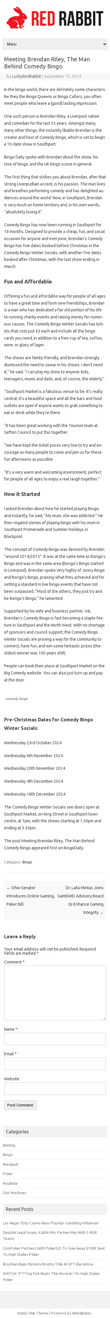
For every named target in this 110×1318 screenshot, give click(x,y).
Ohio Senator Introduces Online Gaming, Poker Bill (30, 896)
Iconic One (26, 1313)
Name (10, 1029)
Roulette (10, 1183)
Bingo (27, 862)
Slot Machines (14, 1193)
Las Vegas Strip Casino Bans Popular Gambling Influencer (51, 1223)
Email (10, 1054)
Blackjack (10, 1164)
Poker (8, 1174)
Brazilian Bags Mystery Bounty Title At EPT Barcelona (48, 1264)
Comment (14, 962)
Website (11, 1078)
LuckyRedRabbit (26, 76)
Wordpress (81, 1313)
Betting (9, 1145)
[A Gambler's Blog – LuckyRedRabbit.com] (55, 28)
